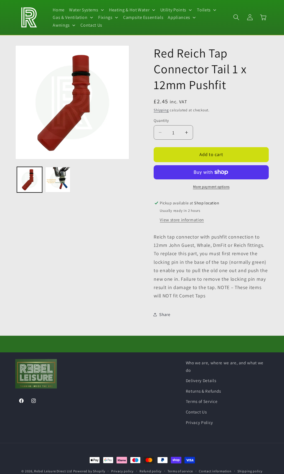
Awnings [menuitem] (61, 25)
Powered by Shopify (89, 471)
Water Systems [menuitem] (83, 10)
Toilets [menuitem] (204, 10)
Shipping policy (250, 471)
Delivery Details (201, 380)
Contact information (215, 471)
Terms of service (180, 471)
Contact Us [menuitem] (91, 25)
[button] (236, 17)
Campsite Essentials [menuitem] (143, 17)
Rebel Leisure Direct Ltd (53, 471)
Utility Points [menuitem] (173, 10)
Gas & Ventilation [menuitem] (70, 17)
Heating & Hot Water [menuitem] (129, 10)
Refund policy (151, 471)
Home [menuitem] (59, 10)
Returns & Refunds (203, 391)
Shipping (161, 110)
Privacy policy (122, 471)
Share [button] (164, 314)
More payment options (211, 186)
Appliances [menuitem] (179, 17)
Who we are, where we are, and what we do (224, 366)
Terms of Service (202, 401)
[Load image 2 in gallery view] (57, 179)
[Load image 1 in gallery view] (29, 179)
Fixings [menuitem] (105, 17)
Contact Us (196, 412)
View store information (182, 219)
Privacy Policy (199, 422)
